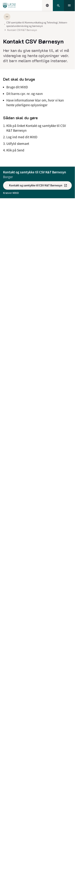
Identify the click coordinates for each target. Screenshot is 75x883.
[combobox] (47, 5)
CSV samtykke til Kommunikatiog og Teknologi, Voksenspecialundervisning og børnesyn (37, 24)
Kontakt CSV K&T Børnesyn (22, 30)
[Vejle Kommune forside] (9, 5)
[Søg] (58, 5)
